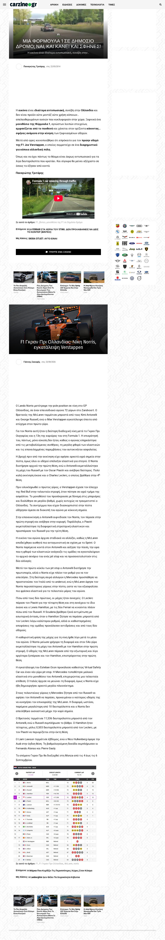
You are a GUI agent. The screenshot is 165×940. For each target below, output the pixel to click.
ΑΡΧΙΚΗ (54, 4)
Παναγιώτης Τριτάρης (34, 66)
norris (76, 864)
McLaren (69, 864)
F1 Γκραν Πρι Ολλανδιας (51, 864)
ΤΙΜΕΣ (111, 4)
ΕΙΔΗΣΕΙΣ (67, 4)
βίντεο (42, 222)
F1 (37, 222)
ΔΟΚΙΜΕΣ (81, 4)
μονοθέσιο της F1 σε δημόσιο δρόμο (64, 222)
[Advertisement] (134, 134)
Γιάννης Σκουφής (32, 362)
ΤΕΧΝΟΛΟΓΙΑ (97, 4)
